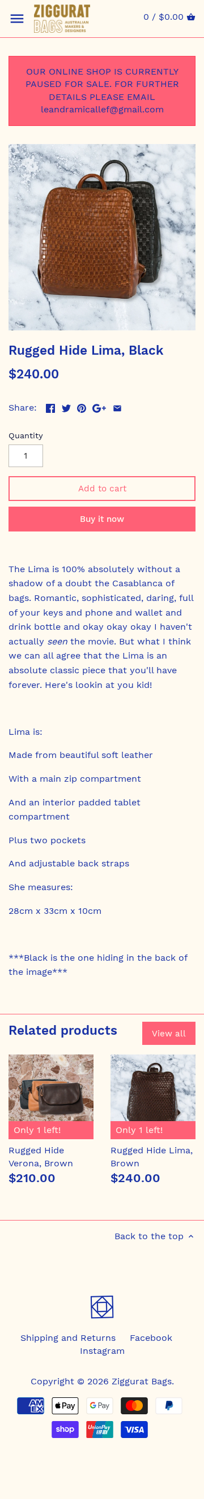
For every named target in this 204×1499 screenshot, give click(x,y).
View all (169, 1034)
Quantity (25, 435)
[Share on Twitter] (66, 406)
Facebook (151, 1337)
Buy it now (102, 519)
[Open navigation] (17, 18)
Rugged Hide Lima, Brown (151, 1156)
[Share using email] (117, 406)
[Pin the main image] (81, 406)
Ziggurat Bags (142, 1381)
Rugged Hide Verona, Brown (40, 1156)
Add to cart (102, 488)
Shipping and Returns (68, 1337)
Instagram (102, 1350)
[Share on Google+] (99, 406)
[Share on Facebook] (50, 406)
